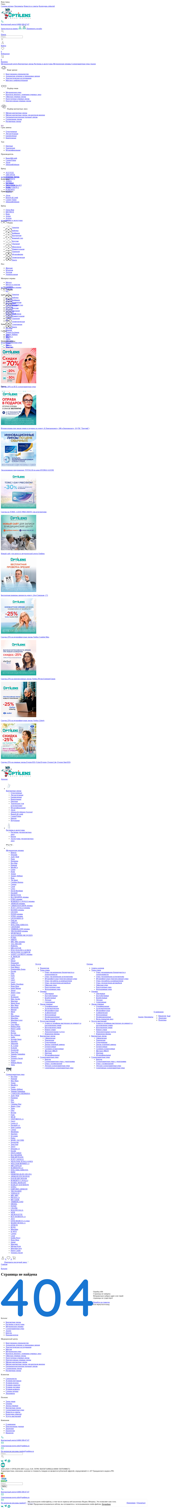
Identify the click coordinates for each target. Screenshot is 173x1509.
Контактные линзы (13, 1322)
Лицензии (10, 1429)
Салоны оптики (7, 6)
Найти (4, 1486)
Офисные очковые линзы (16, 1356)
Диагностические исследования (18, 1347)
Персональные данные (15, 1426)
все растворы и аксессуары (12, 220)
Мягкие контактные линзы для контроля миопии (25, 1364)
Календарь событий (47, 6)
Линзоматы (18, 6)
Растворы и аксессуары (15, 1324)
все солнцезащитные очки (11, 343)
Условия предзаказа (13, 1381)
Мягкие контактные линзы (16, 1362)
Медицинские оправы (14, 1326)
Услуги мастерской (13, 1416)
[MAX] (9, 1462)
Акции (8, 1331)
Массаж (9, 1349)
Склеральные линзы (14, 1368)
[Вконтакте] (2, 1462)
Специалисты (11, 1379)
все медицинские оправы (11, 287)
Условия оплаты (12, 1383)
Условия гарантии (13, 1385)
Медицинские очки (13, 1351)
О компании (11, 1424)
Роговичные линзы (13, 1371)
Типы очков (10, 1401)
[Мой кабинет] (3, 1259)
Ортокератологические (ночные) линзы (22, 1366)
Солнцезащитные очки (15, 1329)
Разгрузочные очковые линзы (17, 1358)
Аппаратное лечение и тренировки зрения (23, 1345)
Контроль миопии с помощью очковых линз (23, 1354)
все (2, 125)
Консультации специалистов (17, 1343)
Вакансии (10, 1433)
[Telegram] (6, 1462)
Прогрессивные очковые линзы (18, 1360)
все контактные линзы (10, 177)
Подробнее (106, 1504)
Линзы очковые (12, 1406)
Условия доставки (13, 1387)
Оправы (9, 1404)
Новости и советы (31, 6)
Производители (12, 1335)
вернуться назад (103, 1304)
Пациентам (10, 1431)
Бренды (9, 1333)
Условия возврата (13, 1389)
